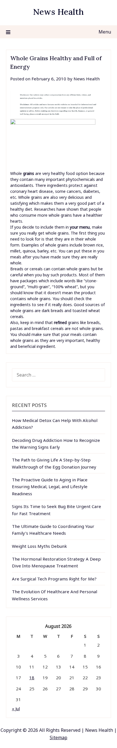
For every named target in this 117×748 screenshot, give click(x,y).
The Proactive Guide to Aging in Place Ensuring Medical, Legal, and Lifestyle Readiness (49, 486)
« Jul (16, 708)
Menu (105, 32)
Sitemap (58, 737)
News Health (58, 12)
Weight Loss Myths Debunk (39, 546)
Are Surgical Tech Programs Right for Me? (54, 579)
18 (31, 677)
